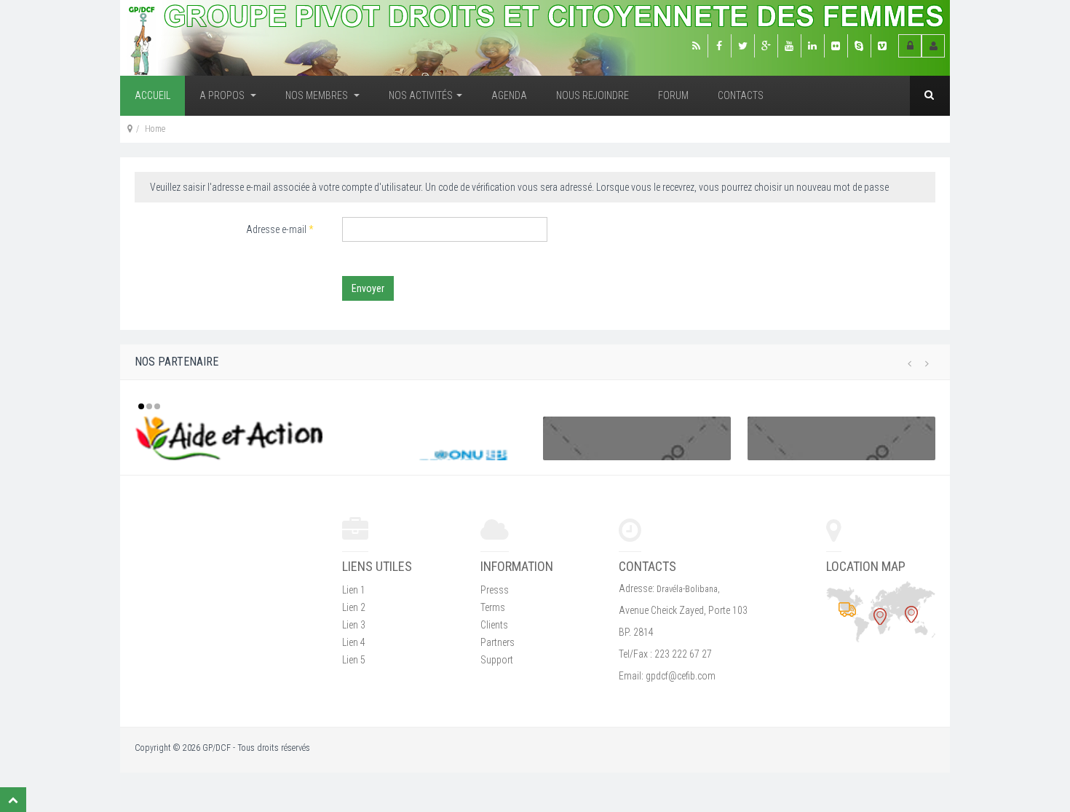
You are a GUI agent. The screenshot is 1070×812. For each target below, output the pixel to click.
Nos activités (421, 95)
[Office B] (880, 616)
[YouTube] (789, 46)
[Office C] (847, 609)
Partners (497, 642)
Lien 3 (353, 625)
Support (496, 660)
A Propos (223, 95)
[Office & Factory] (911, 614)
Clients (494, 625)
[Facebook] (719, 46)
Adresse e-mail (279, 229)
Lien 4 (353, 642)
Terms (492, 607)
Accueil (152, 95)
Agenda (509, 95)
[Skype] (859, 46)
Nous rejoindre (592, 95)
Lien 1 (353, 590)
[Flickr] (835, 46)
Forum (673, 95)
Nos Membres (317, 95)
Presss (494, 590)
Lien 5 (353, 660)
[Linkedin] (812, 46)
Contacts (741, 95)
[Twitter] (742, 46)
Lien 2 (353, 607)
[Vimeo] (882, 46)
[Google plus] (765, 46)
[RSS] (696, 46)
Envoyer (368, 288)
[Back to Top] (13, 799)
